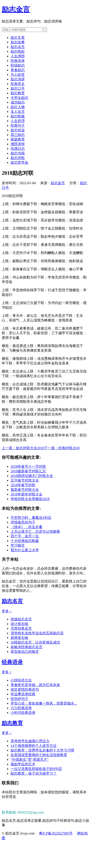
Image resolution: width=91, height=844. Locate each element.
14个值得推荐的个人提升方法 (34, 746)
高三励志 (18, 135)
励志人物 (18, 107)
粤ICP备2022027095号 (56, 833)
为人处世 (18, 74)
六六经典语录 (21, 708)
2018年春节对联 (23, 485)
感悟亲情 (18, 144)
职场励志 (18, 65)
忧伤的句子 (19, 699)
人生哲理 (18, 121)
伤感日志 (18, 148)
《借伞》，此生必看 (26, 527)
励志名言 (18, 47)
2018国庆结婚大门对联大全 (32, 476)
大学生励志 (19, 98)
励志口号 (18, 88)
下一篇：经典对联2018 (62, 448)
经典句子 (18, 125)
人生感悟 (18, 56)
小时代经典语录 (23, 712)
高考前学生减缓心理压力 (30, 741)
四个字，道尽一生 (25, 536)
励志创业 (18, 130)
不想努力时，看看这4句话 (31, 517)
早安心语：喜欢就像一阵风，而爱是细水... (44, 703)
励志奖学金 (19, 162)
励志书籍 (18, 153)
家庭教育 (18, 139)
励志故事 (18, 42)
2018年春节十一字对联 (28, 466)
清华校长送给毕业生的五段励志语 (37, 633)
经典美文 (18, 84)
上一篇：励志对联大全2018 (23, 448)
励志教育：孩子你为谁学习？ (34, 773)
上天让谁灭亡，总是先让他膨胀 (35, 531)
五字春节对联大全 (25, 480)
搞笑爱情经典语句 (25, 689)
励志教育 (18, 93)
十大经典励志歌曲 (25, 541)
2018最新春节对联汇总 (28, 471)
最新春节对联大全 (25, 490)
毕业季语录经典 (23, 694)
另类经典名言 (21, 628)
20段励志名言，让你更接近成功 (35, 642)
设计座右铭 (19, 624)
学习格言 (18, 545)
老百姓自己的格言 (25, 651)
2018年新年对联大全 (26, 494)
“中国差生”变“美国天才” (30, 759)
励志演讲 (18, 79)
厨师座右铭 (19, 638)
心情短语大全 (21, 680)
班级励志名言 (21, 619)
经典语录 (18, 61)
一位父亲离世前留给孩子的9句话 (36, 769)
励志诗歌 (18, 158)
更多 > (7, 611)
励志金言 (16, 9)
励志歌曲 (18, 116)
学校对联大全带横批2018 (30, 499)
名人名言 (18, 111)
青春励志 (18, 70)
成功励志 (18, 102)
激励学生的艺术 (23, 764)
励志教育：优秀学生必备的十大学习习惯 (42, 750)
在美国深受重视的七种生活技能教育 (39, 755)
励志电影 (18, 51)
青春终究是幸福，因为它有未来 (35, 685)
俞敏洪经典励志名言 (26, 647)
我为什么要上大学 (25, 550)
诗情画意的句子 (23, 522)
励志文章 (18, 37)
